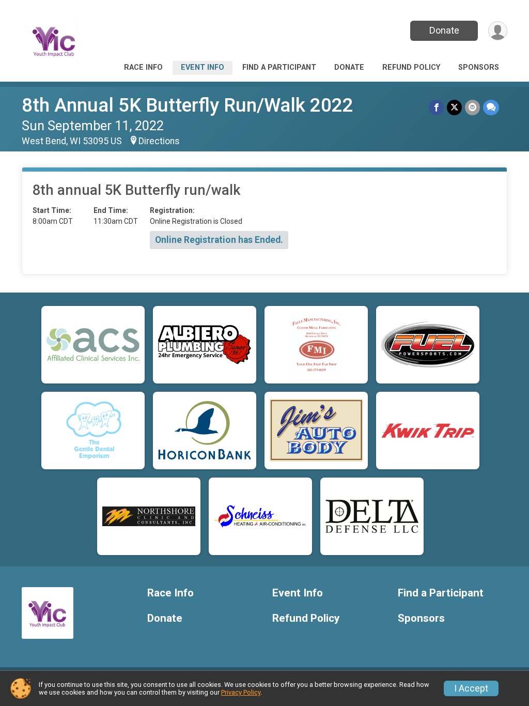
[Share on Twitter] (454, 107)
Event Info (202, 67)
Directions (159, 141)
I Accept (471, 688)
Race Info (143, 67)
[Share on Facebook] (436, 107)
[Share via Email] (472, 107)
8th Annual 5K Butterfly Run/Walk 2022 (187, 105)
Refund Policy (411, 67)
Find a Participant (279, 67)
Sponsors (478, 67)
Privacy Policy (240, 692)
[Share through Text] (491, 107)
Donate (444, 30)
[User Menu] (497, 30)
